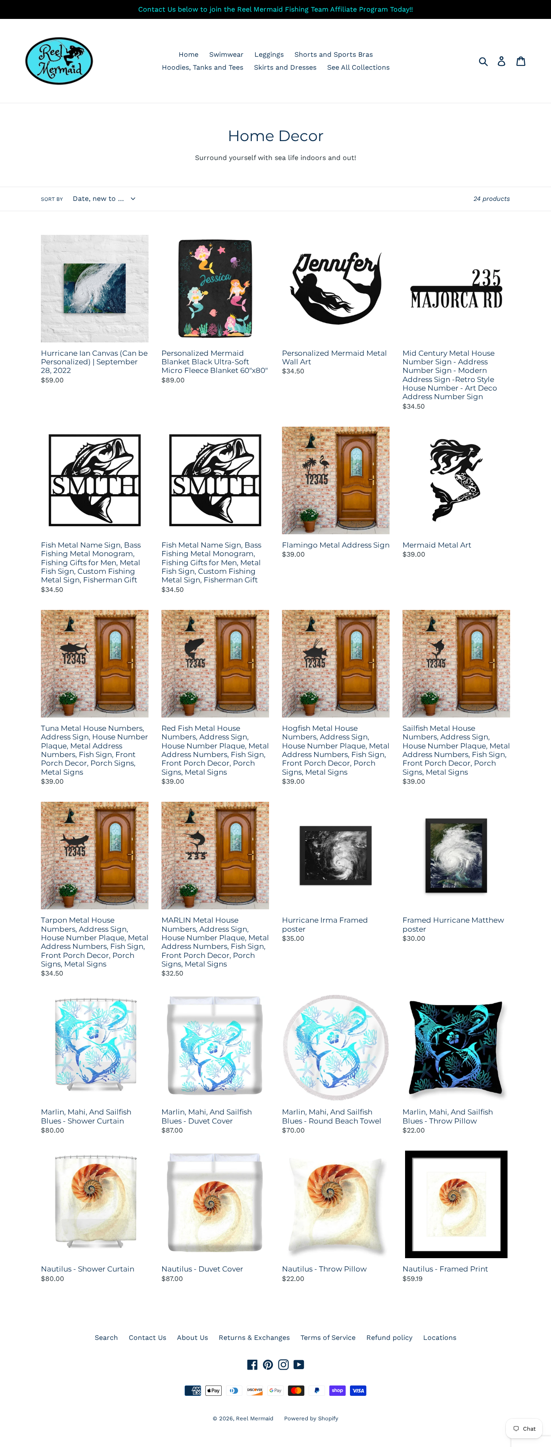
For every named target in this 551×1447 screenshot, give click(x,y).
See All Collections (358, 67)
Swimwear (226, 54)
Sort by (52, 199)
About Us (192, 1337)
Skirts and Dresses (285, 67)
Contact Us (147, 1337)
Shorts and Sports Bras (333, 54)
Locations (439, 1337)
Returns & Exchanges (254, 1337)
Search (106, 1337)
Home (188, 54)
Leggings (269, 54)
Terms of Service (328, 1337)
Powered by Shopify (311, 1418)
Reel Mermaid (254, 1418)
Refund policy (389, 1337)
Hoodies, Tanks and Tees (202, 67)
